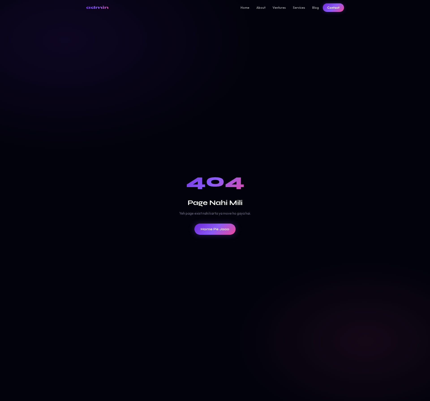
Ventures (279, 8)
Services (299, 8)
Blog (315, 8)
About (260, 8)
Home (245, 8)
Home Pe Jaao (215, 229)
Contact (333, 8)
